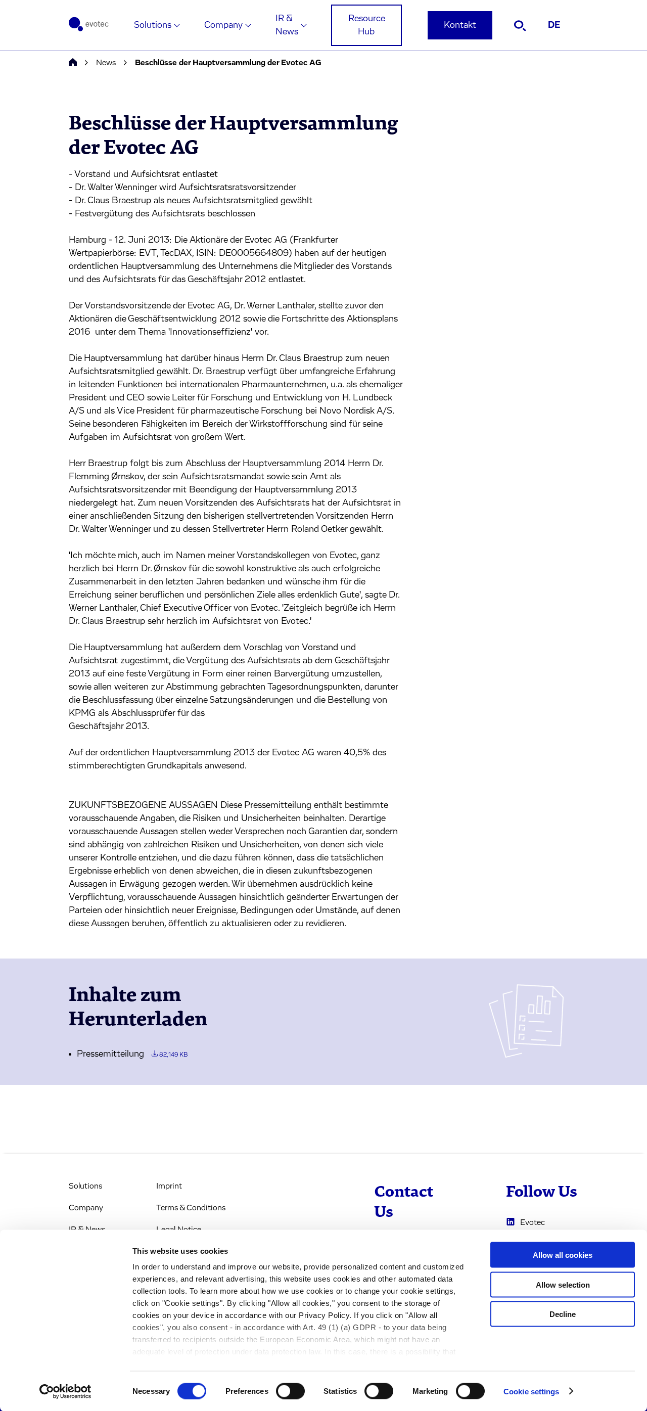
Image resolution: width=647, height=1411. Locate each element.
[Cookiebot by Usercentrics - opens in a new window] (65, 1391)
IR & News (286, 25)
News (106, 63)
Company (223, 25)
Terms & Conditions (190, 1208)
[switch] (290, 1391)
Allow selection (563, 1284)
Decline (562, 1314)
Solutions (152, 25)
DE (554, 25)
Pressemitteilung (132, 1054)
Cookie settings (531, 1391)
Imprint (169, 1186)
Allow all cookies (562, 1255)
